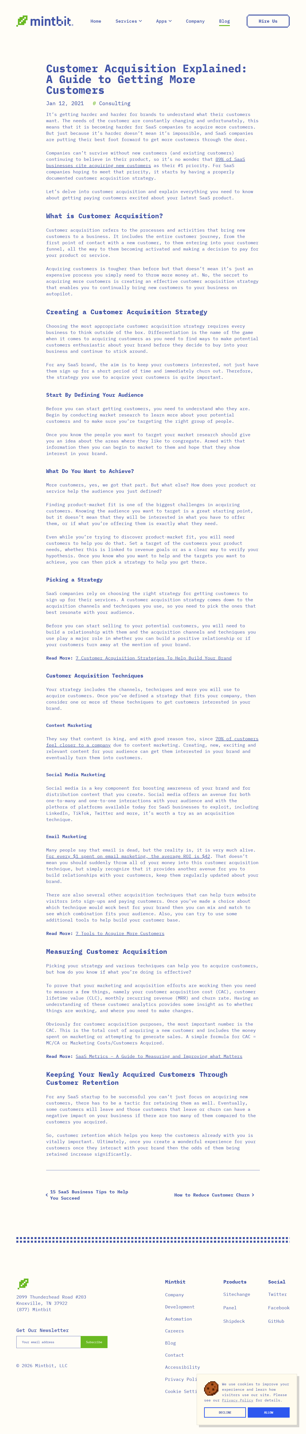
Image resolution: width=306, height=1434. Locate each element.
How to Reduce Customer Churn (212, 1195)
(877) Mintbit (33, 1309)
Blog (224, 21)
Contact (174, 1355)
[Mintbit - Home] (45, 21)
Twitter (277, 1294)
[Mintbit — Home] (23, 1284)
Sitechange (236, 1294)
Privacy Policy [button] (237, 1400)
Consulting (114, 103)
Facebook (279, 1308)
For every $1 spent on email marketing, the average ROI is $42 (128, 856)
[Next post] (252, 1195)
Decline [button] (225, 1412)
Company (195, 21)
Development (180, 1307)
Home (96, 21)
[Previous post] (47, 1195)
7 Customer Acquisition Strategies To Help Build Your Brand (154, 658)
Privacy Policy (184, 1379)
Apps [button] (161, 21)
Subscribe (94, 1342)
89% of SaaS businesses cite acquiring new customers (145, 162)
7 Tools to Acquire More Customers (120, 933)
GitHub (276, 1321)
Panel (230, 1308)
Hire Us (268, 21)
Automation (178, 1319)
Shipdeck (234, 1321)
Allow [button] (268, 1412)
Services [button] (126, 21)
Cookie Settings (185, 1391)
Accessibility (182, 1367)
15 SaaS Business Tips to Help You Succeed (89, 1195)
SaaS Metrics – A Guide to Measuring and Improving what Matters (159, 1056)
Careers (174, 1331)
